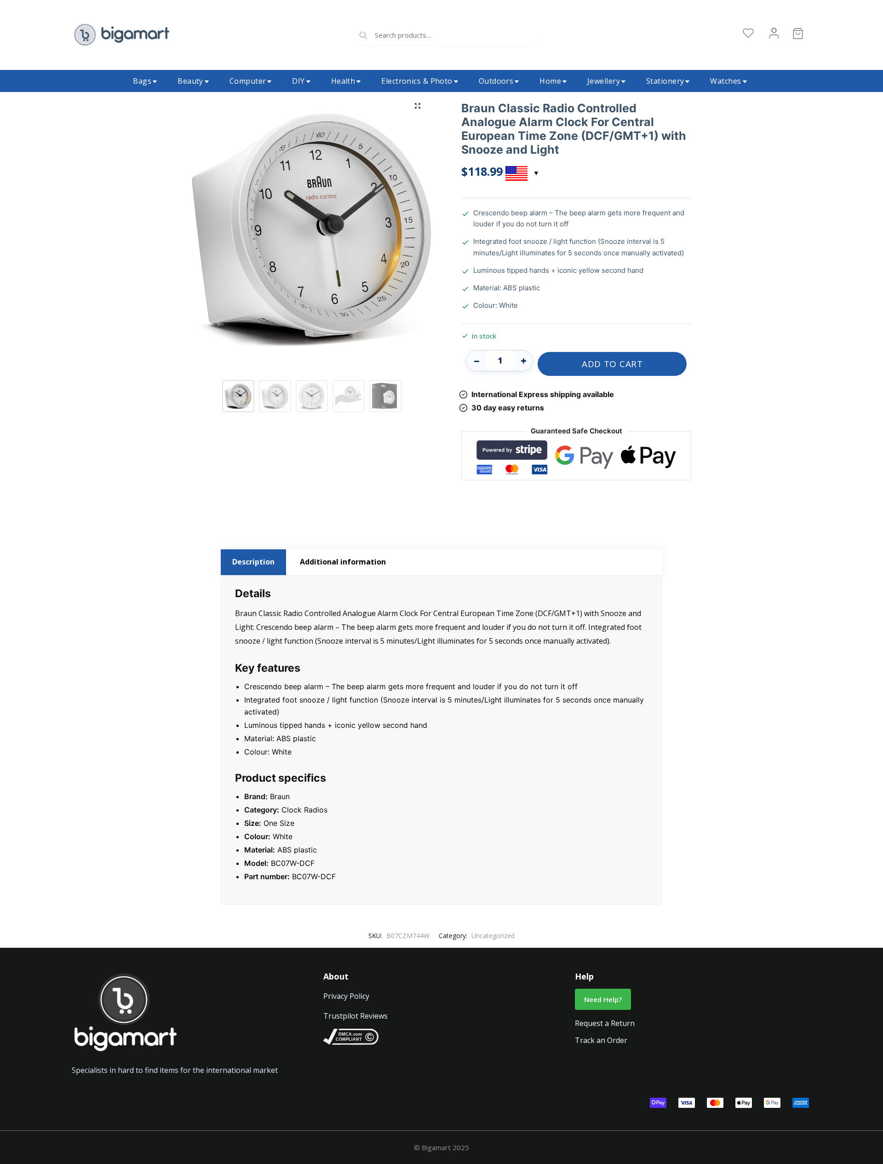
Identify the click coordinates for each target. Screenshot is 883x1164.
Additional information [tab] (343, 562)
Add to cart (612, 364)
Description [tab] (253, 562)
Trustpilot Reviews (355, 1016)
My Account (774, 33)
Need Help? (603, 999)
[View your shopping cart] (798, 35)
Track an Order (601, 1040)
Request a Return (605, 1023)
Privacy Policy (346, 996)
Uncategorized (493, 935)
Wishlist (748, 33)
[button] (417, 105)
